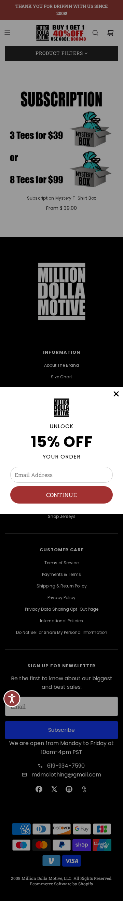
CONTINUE (61, 495)
